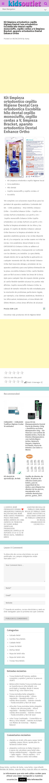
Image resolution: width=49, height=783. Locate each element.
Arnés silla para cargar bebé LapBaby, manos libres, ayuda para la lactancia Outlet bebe (25, 742)
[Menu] (3, 3)
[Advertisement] (24, 68)
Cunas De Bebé (15, 646)
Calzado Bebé (14, 635)
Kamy (27, 39)
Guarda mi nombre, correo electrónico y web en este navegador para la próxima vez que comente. (24, 610)
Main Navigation (9, 9)
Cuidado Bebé (14, 643)
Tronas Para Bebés (16, 661)
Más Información (34, 779)
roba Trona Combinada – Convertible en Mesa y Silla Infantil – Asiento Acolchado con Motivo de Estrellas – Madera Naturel (25, 721)
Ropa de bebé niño (17, 657)
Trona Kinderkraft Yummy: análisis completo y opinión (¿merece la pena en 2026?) (25, 678)
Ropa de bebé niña (17, 654)
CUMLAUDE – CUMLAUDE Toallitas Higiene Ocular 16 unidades (14, 424)
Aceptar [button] (22, 779)
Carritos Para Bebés (17, 639)
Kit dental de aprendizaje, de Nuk (12, 477)
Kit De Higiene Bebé (33, 315)
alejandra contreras (17, 748)
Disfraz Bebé (14, 650)
